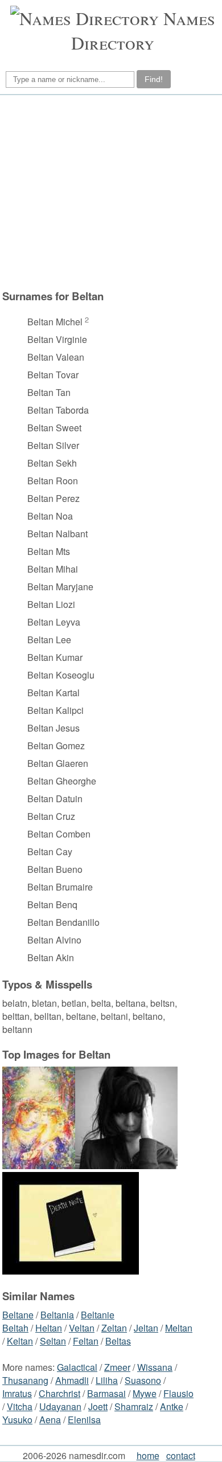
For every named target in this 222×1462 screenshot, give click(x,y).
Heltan (48, 1327)
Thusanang (25, 1380)
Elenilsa (84, 1419)
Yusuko (17, 1419)
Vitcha (19, 1406)
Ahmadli (72, 1380)
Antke (171, 1406)
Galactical (77, 1367)
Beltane (18, 1314)
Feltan (85, 1340)
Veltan (81, 1327)
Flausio (178, 1393)
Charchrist (59, 1393)
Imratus (17, 1393)
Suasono (143, 1380)
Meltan (178, 1327)
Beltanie (97, 1314)
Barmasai (106, 1393)
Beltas (118, 1340)
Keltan (20, 1340)
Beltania (57, 1314)
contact (180, 1455)
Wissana (154, 1367)
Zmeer (117, 1367)
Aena (50, 1419)
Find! (154, 79)
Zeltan (114, 1327)
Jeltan (146, 1327)
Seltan (53, 1340)
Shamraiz (133, 1406)
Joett (98, 1406)
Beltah (15, 1327)
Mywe (145, 1393)
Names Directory (143, 30)
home (148, 1455)
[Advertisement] (109, 192)
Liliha (107, 1380)
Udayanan (60, 1406)
